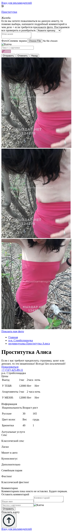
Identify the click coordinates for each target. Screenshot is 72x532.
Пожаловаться (9, 366)
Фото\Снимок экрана (14, 40)
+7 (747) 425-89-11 (12, 369)
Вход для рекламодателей (16, 2)
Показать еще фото (12, 331)
